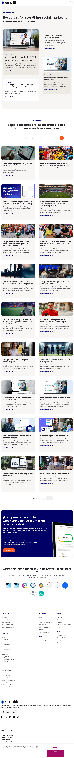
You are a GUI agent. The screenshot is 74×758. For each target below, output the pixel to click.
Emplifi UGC (4, 662)
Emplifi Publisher (6, 649)
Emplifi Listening (5, 652)
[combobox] (22, 138)
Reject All (55, 751)
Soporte (59, 640)
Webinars (59, 622)
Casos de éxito (42, 640)
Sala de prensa (5, 675)
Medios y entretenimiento (45, 622)
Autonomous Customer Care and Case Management (9, 628)
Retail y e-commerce (44, 627)
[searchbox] (22, 137)
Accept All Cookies (55, 755)
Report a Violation (6, 737)
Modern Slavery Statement (9, 741)
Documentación (61, 638)
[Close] (71, 751)
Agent (3, 637)
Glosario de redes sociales (64, 624)
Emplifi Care (4, 639)
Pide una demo (9, 550)
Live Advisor (4, 654)
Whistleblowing (5, 739)
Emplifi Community (6, 642)
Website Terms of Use (7, 735)
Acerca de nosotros (6, 668)
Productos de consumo (44, 619)
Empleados (4, 673)
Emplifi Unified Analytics (8, 659)
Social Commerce (6, 622)
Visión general (5, 617)
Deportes (41, 629)
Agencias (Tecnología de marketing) (8, 681)
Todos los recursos (62, 617)
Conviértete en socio (7, 684)
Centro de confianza (7, 687)
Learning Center (61, 635)
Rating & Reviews (6, 657)
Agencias (40, 617)
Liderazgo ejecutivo (6, 670)
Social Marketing (6, 619)
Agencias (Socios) (6, 677)
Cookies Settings (55, 747)
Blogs (58, 619)
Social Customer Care (7, 624)
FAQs (58, 627)
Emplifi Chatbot (5, 644)
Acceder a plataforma (63, 642)
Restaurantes (42, 624)
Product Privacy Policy (8, 733)
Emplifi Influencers (6, 647)
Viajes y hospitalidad (43, 632)
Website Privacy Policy (8, 731)
